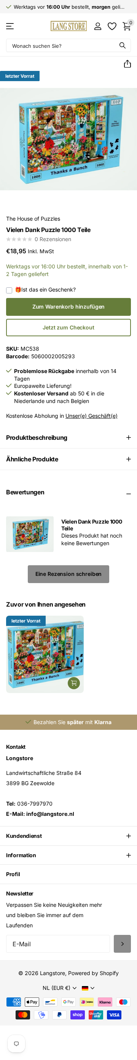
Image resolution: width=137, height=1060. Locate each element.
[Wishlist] (111, 26)
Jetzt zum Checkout (68, 327)
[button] (124, 64)
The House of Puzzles (33, 218)
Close (68, 835)
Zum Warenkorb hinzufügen (68, 306)
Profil (13, 874)
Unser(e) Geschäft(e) (91, 415)
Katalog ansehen (10, 26)
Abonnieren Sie (122, 944)
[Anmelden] (97, 26)
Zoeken (122, 45)
